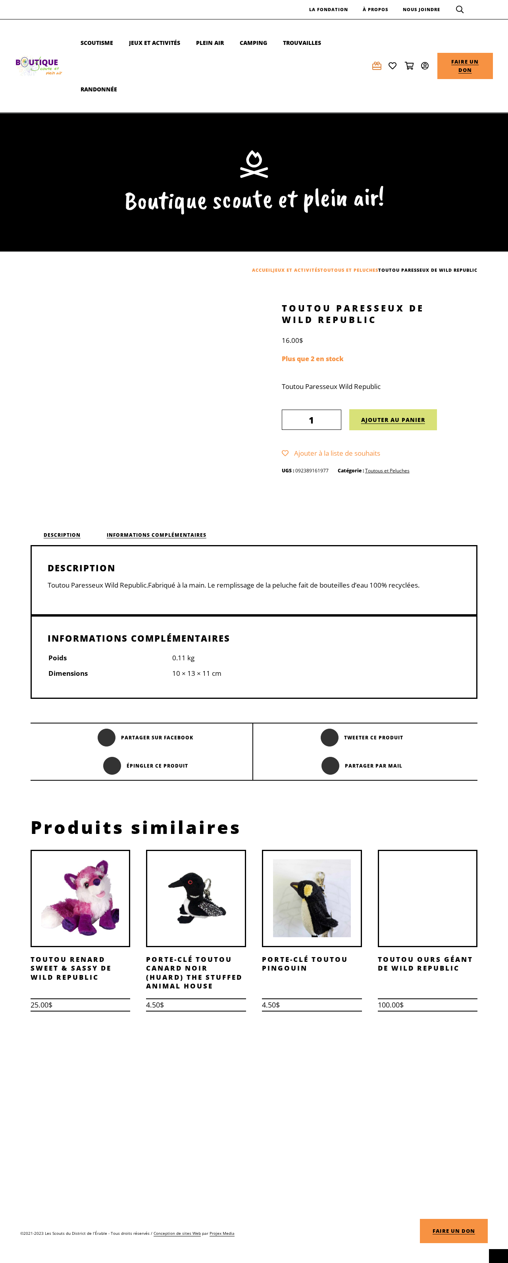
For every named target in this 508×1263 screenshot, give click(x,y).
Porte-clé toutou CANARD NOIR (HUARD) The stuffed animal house (194, 972)
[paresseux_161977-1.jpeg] (169, 401)
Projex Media (222, 1233)
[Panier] (410, 65)
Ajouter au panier (393, 420)
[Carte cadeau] (377, 65)
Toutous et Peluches (387, 470)
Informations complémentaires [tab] (156, 535)
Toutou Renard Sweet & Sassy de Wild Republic (71, 968)
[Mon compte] (426, 65)
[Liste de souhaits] (394, 65)
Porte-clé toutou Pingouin (305, 964)
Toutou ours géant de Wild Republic (425, 964)
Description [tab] (62, 535)
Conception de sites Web (177, 1233)
